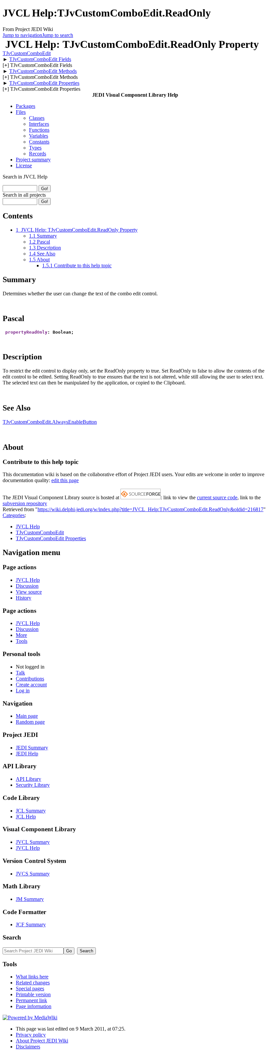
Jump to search (57, 35)
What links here (32, 976)
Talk (20, 673)
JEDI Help (27, 753)
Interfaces (39, 124)
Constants (39, 142)
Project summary (33, 159)
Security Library (33, 785)
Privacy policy (31, 1035)
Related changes (33, 982)
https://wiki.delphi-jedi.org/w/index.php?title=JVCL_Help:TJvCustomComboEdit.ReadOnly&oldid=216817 (150, 509)
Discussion (27, 586)
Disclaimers (28, 1046)
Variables (38, 136)
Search (12, 937)
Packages (25, 106)
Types (35, 147)
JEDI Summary (32, 747)
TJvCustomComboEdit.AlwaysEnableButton (50, 422)
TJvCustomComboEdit (27, 53)
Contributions (30, 678)
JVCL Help (28, 526)
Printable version (33, 994)
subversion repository (25, 503)
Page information (33, 1006)
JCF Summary (31, 924)
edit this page (65, 480)
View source (29, 592)
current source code (217, 497)
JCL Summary (31, 810)
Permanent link (31, 1000)
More (21, 635)
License (24, 165)
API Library (28, 779)
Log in (23, 690)
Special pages (30, 988)
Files (21, 112)
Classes (36, 118)
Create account (31, 684)
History (23, 598)
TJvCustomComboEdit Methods (43, 71)
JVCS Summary (33, 873)
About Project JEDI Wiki (42, 1040)
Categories (14, 515)
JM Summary (30, 899)
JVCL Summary (33, 842)
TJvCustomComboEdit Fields (40, 59)
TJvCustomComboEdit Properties (44, 83)
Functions (39, 130)
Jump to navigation (22, 35)
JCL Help (26, 816)
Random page (30, 722)
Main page (27, 716)
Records (37, 153)
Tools (21, 641)
